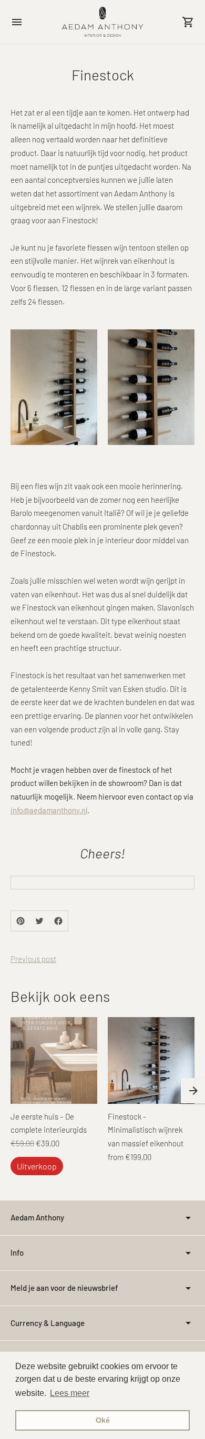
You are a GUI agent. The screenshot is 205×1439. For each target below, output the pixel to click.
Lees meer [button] (69, 1393)
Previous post (33, 959)
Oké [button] (103, 1420)
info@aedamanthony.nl (49, 810)
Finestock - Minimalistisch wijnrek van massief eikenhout (145, 1130)
